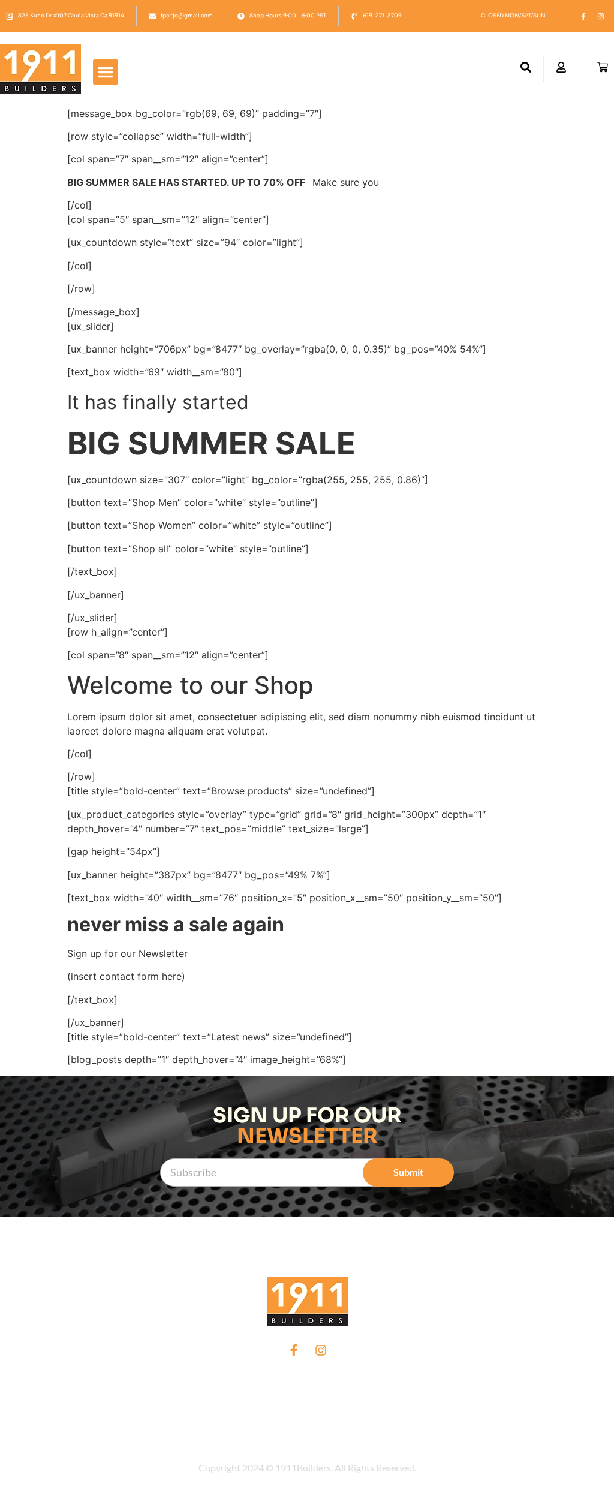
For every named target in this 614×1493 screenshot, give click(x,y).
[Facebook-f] (583, 16)
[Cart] (602, 67)
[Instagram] (601, 16)
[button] (105, 72)
